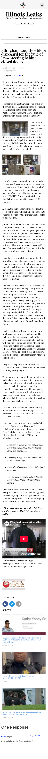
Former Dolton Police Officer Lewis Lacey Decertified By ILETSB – (19, 677)
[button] (42, 5)
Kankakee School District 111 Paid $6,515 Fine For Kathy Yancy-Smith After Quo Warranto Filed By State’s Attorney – (21, 640)
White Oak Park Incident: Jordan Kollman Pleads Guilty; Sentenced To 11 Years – (22, 713)
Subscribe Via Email (24, 24)
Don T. (4, 737)
